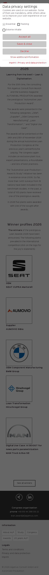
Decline (24, 51)
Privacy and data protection (32, 63)
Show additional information (24, 57)
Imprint (12, 63)
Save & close (24, 44)
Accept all (24, 37)
